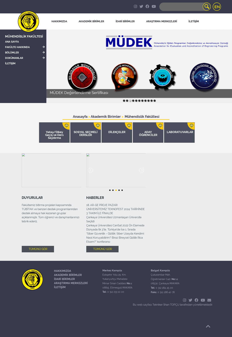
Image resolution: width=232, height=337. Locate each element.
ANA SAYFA (12, 41)
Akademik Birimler (106, 117)
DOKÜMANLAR (14, 58)
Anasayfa (80, 117)
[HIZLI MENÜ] (219, 40)
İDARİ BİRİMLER (64, 279)
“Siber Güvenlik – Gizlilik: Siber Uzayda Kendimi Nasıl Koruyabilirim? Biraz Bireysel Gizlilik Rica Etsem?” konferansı (115, 237)
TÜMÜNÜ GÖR (38, 249)
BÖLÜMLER (12, 52)
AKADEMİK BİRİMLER (68, 275)
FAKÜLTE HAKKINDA (17, 47)
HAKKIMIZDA (62, 271)
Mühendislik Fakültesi (24, 36)
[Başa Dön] (208, 326)
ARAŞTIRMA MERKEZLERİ (71, 283)
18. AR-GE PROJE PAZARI (102, 205)
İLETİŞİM (10, 63)
